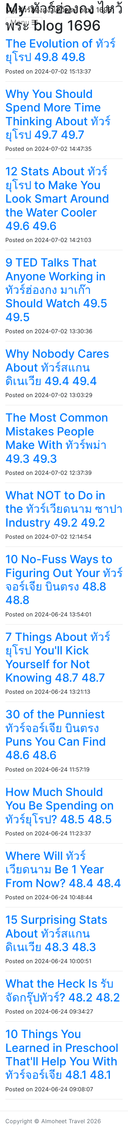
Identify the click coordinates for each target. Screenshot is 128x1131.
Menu (21, 22)
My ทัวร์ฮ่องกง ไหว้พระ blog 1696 (59, 10)
